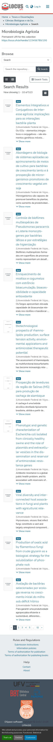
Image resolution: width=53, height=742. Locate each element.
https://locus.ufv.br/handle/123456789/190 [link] (24, 40)
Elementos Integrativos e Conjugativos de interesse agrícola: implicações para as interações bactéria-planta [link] (32, 114)
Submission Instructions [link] (27, 644)
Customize (30, 737)
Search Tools (41, 79)
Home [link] (5, 17)
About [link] (26, 670)
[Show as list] (7, 79)
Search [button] (44, 69)
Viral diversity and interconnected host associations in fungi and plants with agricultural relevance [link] (32, 504)
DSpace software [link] (14, 721)
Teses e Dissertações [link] (23, 17)
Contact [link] (26, 667)
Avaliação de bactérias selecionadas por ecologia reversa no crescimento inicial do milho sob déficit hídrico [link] (31, 592)
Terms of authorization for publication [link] (26, 651)
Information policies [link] (26, 648)
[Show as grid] (13, 79)
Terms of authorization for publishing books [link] (26, 655)
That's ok (7, 737)
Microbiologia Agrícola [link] (16, 24)
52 (38, 627)
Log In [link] (37, 6)
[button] (12, 6)
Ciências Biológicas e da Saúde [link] (20, 20)
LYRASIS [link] (26, 725)
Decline (18, 737)
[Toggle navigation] (48, 6)
